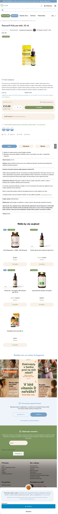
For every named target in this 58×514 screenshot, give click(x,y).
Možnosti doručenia (47, 102)
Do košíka (39, 107)
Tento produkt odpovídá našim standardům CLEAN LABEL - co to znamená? (24, 124)
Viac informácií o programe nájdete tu (29, 420)
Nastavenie (4, 503)
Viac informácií (46, 495)
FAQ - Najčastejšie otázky (8, 467)
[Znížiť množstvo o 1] (15, 107)
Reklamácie (33, 472)
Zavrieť (14, 137)
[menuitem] (5, 15)
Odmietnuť (28, 511)
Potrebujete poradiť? (42, 30)
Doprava (7, 97)
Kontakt (4, 472)
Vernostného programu (19, 116)
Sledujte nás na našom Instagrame (29, 355)
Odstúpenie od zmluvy (36, 474)
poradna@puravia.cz (46, 195)
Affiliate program (6, 485)
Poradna (4, 469)
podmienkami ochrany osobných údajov (25, 450)
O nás (3, 466)
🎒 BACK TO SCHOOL (6, 1)
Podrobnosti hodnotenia (25, 30)
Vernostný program (7, 474)
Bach (49, 30)
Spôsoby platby (34, 470)
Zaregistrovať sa (21, 414)
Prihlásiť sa (38, 414)
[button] (15, 265)
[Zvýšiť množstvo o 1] (20, 107)
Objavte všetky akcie (45, 1)
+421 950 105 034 (39, 485)
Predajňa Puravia (34, 467)
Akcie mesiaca (34, 466)
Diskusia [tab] (42, 146)
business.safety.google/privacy (27, 499)
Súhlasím (29, 506)
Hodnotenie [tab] (26, 146)
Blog (3, 470)
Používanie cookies (35, 477)
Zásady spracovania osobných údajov (39, 475)
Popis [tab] (9, 146)
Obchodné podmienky (36, 478)
